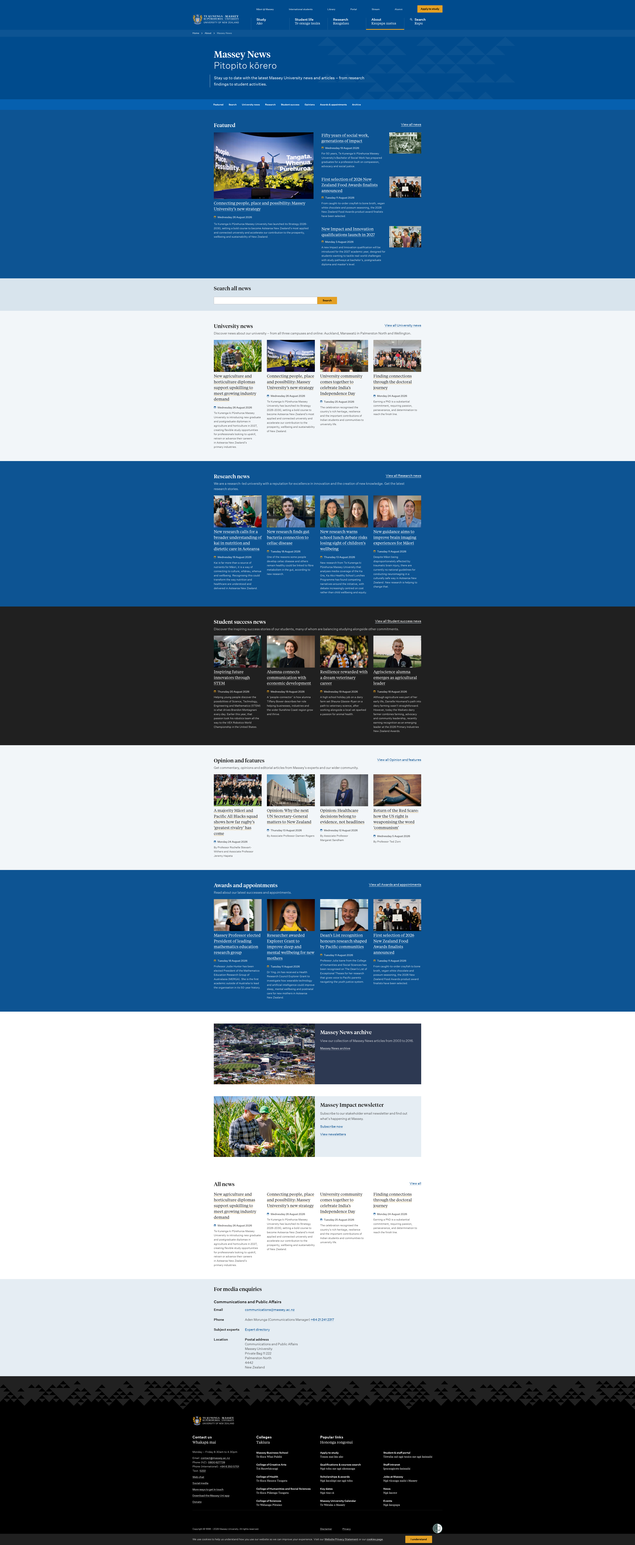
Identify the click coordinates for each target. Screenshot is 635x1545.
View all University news (403, 325)
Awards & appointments (333, 104)
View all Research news (403, 476)
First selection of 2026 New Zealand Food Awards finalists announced (349, 185)
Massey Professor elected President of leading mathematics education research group (237, 944)
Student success (290, 104)
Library (331, 9)
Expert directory (257, 1330)
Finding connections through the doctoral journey (392, 381)
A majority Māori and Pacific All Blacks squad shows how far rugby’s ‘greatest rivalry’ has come (236, 822)
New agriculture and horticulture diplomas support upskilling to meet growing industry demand (235, 387)
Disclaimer (326, 1528)
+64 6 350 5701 (229, 1466)
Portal (353, 9)
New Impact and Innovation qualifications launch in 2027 (348, 231)
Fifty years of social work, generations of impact (345, 138)
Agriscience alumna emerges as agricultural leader (395, 677)
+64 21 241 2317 (322, 1320)
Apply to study (430, 8)
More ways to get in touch (208, 1489)
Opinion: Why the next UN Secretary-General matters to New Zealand (289, 816)
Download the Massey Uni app (211, 1495)
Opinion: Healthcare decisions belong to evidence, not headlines (342, 816)
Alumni (398, 9)
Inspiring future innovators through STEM (232, 677)
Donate (197, 1501)
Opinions (310, 104)
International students (301, 9)
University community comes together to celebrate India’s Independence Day (341, 384)
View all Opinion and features (399, 760)
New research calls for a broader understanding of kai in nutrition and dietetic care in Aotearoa (238, 540)
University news (251, 104)
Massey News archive (335, 1048)
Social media (200, 1483)
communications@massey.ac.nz (270, 1310)
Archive (356, 104)
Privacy (346, 1528)
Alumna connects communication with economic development (289, 677)
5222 (203, 1470)
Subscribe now (331, 1126)
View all (415, 1183)
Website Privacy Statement (341, 1539)
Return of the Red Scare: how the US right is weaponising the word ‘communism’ (395, 819)
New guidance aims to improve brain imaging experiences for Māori (394, 537)
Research (270, 104)
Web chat (198, 1477)
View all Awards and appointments (395, 885)
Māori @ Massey (265, 9)
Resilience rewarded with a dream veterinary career (344, 677)
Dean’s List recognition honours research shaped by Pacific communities (343, 941)
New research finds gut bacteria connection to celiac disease (288, 537)
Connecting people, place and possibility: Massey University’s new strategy (259, 205)
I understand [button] (419, 1539)
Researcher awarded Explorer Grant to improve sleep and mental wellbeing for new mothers (290, 947)
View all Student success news (398, 621)
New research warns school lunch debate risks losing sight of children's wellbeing (343, 540)
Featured (218, 104)
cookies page (375, 1539)
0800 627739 (216, 1462)
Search (233, 104)
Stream (376, 9)
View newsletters (333, 1134)
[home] (219, 19)
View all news (411, 124)
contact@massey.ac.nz (215, 1458)
